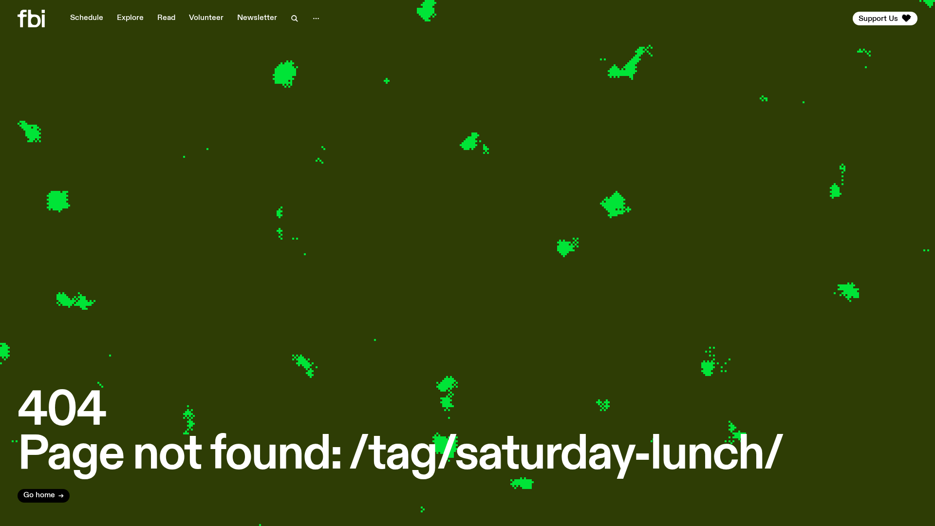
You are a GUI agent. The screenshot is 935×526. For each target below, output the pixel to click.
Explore (130, 18)
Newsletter (257, 18)
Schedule (86, 18)
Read (166, 18)
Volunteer (206, 18)
